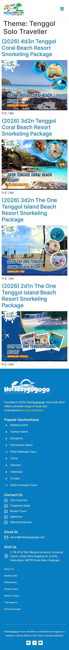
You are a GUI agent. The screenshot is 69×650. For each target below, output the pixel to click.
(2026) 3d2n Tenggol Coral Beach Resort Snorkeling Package (29, 127)
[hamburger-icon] (62, 9)
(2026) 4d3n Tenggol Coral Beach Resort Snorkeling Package (29, 47)
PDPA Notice (10, 582)
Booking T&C (10, 576)
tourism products (32, 410)
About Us (9, 569)
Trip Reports (10, 602)
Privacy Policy (11, 589)
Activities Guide (12, 609)
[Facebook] (28, 643)
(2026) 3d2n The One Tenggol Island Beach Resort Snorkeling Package (29, 210)
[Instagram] (34, 643)
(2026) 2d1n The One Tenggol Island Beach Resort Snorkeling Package (29, 295)
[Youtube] (40, 643)
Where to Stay (11, 596)
